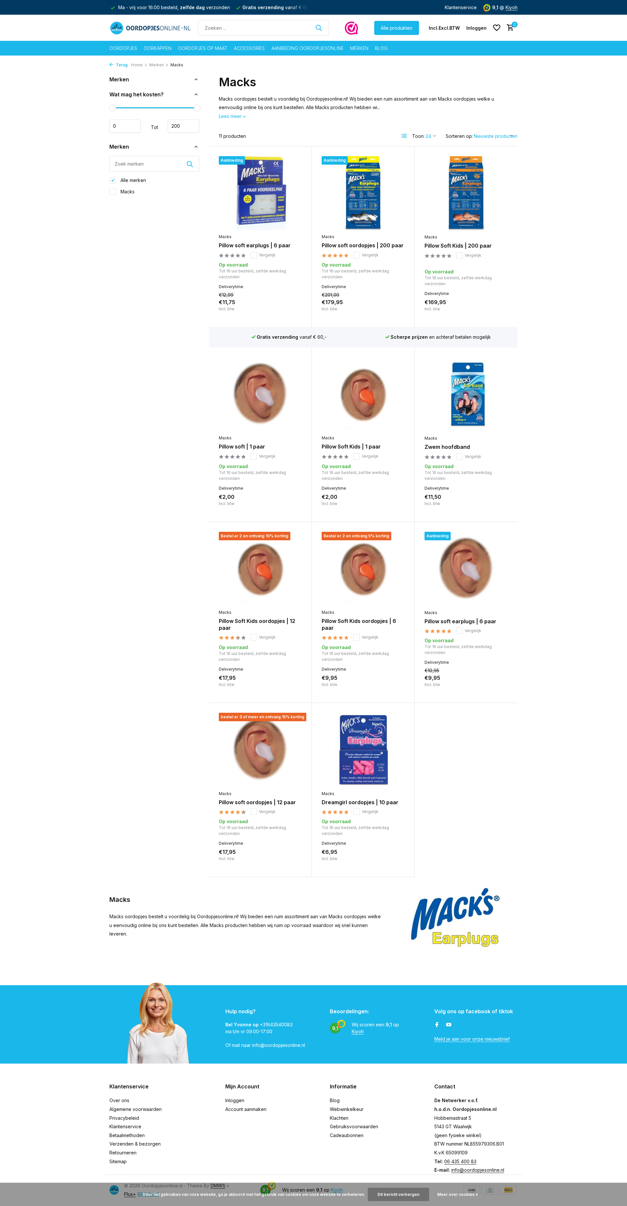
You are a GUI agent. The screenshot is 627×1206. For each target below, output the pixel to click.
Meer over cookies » (457, 1194)
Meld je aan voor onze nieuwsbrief (472, 1039)
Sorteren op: (459, 136)
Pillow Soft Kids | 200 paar (458, 245)
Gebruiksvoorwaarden (354, 1126)
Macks (127, 191)
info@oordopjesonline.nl (477, 1170)
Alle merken (132, 180)
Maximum (183, 126)
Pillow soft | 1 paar (242, 446)
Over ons (119, 1100)
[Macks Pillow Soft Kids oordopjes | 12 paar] (260, 569)
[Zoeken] (319, 27)
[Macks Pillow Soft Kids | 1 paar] (363, 394)
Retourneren (123, 1152)
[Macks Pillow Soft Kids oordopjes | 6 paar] (363, 569)
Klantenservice (461, 7)
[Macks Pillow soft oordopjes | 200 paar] (363, 193)
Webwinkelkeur (346, 1109)
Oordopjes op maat (202, 48)
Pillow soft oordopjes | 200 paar (363, 245)
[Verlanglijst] (496, 27)
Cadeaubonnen (346, 1135)
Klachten (339, 1118)
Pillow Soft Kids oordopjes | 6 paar (359, 624)
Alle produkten (396, 28)
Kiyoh (512, 7)
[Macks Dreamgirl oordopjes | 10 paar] (363, 750)
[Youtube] (448, 1025)
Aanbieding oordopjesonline (307, 48)
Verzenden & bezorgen (135, 1144)
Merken (359, 48)
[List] (404, 136)
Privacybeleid (124, 1118)
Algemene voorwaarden (135, 1109)
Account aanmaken (245, 1109)
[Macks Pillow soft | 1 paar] (260, 394)
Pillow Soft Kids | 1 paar (351, 446)
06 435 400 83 (460, 1161)
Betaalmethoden (127, 1135)
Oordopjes (123, 48)
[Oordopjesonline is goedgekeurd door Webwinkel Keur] (351, 28)
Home (137, 64)
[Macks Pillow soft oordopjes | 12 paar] (260, 750)
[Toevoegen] (290, 310)
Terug (121, 64)
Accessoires (249, 48)
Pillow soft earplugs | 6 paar (255, 245)
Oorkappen (157, 48)
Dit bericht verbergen (398, 1194)
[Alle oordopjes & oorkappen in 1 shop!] (150, 28)
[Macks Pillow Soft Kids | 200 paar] (466, 193)
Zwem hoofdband (447, 447)
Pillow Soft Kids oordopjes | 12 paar (257, 624)
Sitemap (118, 1161)
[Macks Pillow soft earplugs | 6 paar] (260, 193)
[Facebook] (437, 1025)
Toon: (418, 136)
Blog (381, 48)
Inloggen (234, 1100)
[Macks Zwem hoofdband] (466, 394)
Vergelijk (267, 255)
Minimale (125, 126)
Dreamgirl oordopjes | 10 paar (360, 802)
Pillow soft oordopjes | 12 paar (257, 802)
